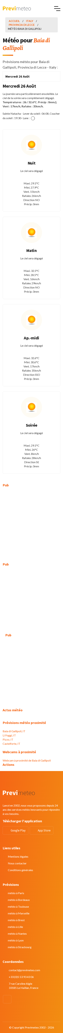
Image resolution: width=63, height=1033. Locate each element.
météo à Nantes (17, 933)
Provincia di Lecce (22, 24)
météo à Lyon (16, 940)
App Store (44, 830)
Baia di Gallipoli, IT (14, 731)
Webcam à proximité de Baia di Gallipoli (27, 760)
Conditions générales (20, 870)
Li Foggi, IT (9, 735)
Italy (29, 21)
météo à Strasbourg (19, 947)
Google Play (18, 830)
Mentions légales (18, 856)
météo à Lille (15, 926)
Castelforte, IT (11, 743)
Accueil (14, 21)
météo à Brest (16, 920)
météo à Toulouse (18, 906)
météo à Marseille (18, 913)
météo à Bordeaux (19, 899)
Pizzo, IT (8, 739)
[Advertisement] (31, 523)
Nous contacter (17, 863)
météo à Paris (16, 893)
